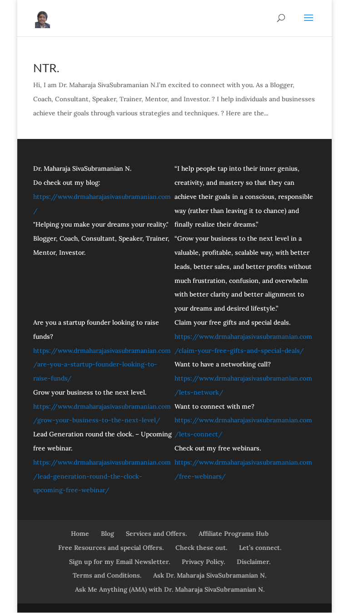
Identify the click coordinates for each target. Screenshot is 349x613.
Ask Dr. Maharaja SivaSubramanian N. (209, 575)
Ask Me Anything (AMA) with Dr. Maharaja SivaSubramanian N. (169, 589)
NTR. (46, 67)
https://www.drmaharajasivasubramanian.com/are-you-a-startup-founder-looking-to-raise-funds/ (102, 364)
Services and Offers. (156, 533)
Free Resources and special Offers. (111, 548)
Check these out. (201, 548)
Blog (107, 533)
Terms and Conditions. (107, 575)
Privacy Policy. (203, 562)
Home (80, 533)
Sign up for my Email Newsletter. (119, 562)
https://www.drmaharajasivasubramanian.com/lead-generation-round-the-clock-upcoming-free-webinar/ (102, 476)
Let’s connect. (260, 548)
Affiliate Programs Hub (234, 533)
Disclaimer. (253, 562)
